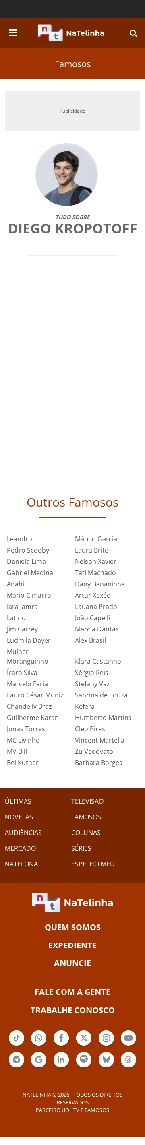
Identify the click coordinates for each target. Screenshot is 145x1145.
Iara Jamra (22, 606)
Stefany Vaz (92, 683)
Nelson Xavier (95, 561)
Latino (16, 617)
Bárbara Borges (98, 762)
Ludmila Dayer (29, 640)
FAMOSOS (86, 817)
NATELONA (21, 864)
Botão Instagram (106, 1045)
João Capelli (92, 617)
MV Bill (17, 751)
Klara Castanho (98, 661)
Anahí (15, 584)
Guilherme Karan (33, 717)
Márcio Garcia (96, 538)
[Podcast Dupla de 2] (83, 1059)
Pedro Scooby (28, 550)
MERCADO (20, 848)
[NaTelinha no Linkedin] (61, 1059)
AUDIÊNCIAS (23, 832)
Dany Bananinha (100, 584)
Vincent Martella (99, 740)
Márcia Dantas (97, 629)
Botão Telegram (16, 1066)
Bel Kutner (23, 762)
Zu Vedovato (94, 751)
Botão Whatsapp (38, 1045)
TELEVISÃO (87, 801)
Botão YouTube (128, 1045)
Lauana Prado (96, 606)
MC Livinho (23, 740)
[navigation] (12, 31)
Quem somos (73, 927)
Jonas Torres (26, 728)
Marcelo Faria (27, 683)
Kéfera (85, 706)
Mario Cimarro (29, 595)
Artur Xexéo (93, 595)
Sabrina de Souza (101, 695)
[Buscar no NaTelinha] (133, 33)
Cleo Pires (90, 728)
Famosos (73, 64)
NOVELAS (19, 817)
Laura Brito (92, 550)
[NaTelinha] (71, 33)
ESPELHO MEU (93, 864)
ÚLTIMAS (18, 801)
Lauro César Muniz (35, 695)
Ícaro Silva (22, 672)
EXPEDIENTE (72, 945)
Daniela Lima (26, 561)
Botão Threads (128, 1066)
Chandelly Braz (29, 706)
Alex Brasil (90, 640)
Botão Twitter (83, 1045)
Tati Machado (95, 572)
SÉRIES (81, 848)
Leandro (19, 538)
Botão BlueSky (106, 1066)
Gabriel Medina (30, 572)
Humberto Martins (103, 717)
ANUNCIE (72, 962)
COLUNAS (86, 832)
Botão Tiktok (16, 1045)
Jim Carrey (22, 629)
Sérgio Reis (91, 672)
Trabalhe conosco (73, 1010)
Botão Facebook (61, 1045)
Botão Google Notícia (38, 1066)
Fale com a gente (72, 991)
